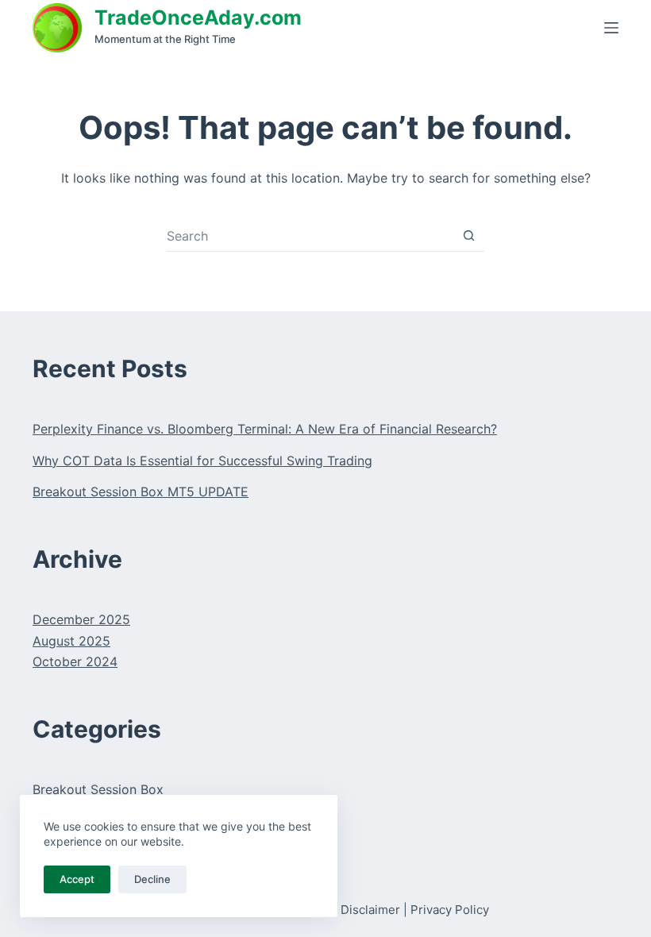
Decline (152, 879)
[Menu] (611, 28)
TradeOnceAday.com (198, 17)
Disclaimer (370, 909)
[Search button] (468, 235)
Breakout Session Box (98, 789)
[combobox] (310, 236)
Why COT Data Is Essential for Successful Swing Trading (202, 460)
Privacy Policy (449, 909)
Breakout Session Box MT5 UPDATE (140, 491)
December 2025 (81, 619)
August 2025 (71, 641)
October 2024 (75, 661)
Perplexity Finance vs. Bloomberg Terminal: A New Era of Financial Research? (265, 429)
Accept (77, 879)
